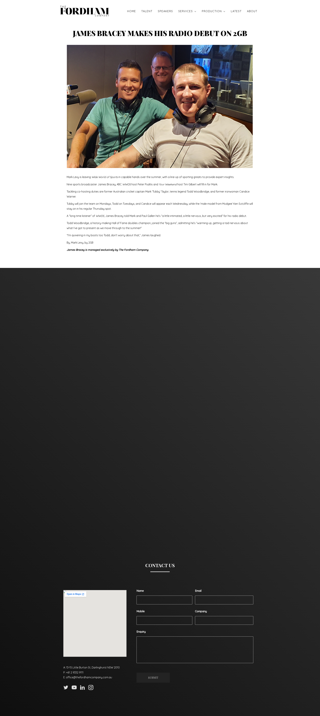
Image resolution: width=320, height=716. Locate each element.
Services (185, 11)
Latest (236, 11)
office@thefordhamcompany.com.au (89, 677)
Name (140, 590)
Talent (146, 11)
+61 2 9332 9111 (75, 672)
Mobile (140, 611)
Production (212, 11)
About (252, 11)
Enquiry (141, 631)
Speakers (165, 11)
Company (201, 611)
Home (131, 11)
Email (198, 590)
